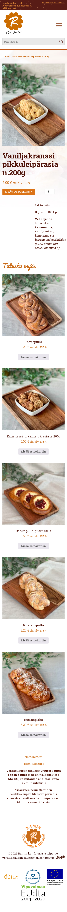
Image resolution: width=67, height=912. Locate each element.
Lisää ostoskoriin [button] (33, 357)
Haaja (60, 857)
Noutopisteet (33, 757)
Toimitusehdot (33, 764)
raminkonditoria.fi (53, 2)
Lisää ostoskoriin (19, 191)
